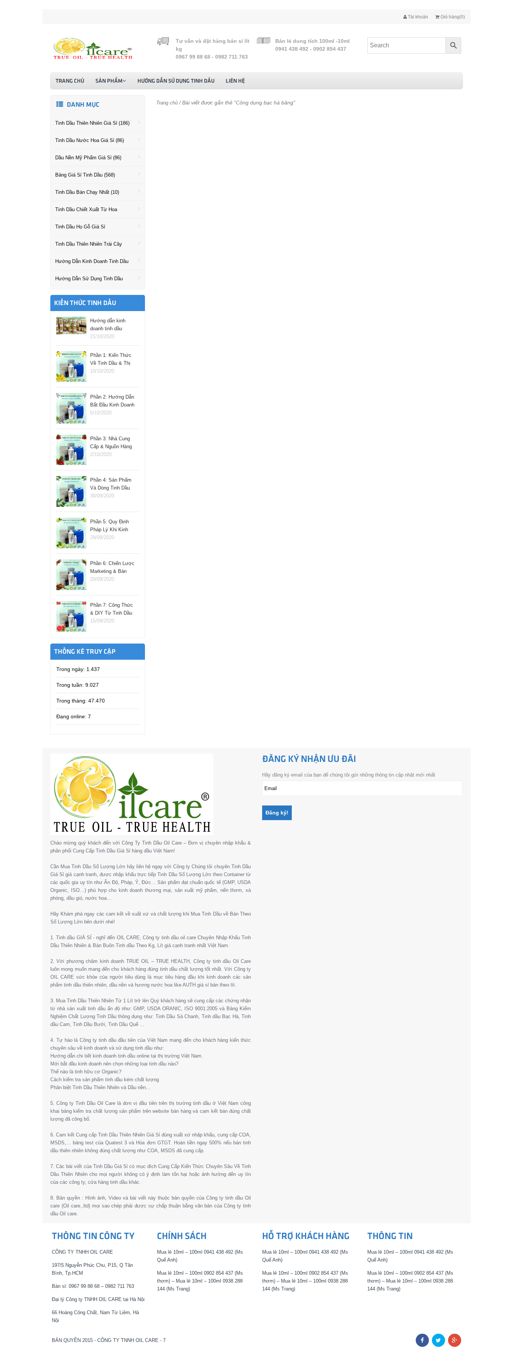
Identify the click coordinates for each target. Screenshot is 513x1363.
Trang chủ (70, 81)
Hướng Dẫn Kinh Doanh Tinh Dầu (91, 261)
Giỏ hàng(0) (452, 17)
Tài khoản (417, 17)
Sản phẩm (108, 81)
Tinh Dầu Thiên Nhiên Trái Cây (88, 244)
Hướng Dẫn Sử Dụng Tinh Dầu (175, 81)
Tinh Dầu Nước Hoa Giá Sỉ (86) (89, 140)
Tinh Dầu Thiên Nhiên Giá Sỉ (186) (92, 123)
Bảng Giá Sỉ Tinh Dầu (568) (85, 175)
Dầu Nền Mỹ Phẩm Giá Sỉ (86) (88, 157)
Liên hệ (235, 81)
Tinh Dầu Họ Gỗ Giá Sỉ (80, 227)
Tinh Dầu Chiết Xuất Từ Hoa (86, 209)
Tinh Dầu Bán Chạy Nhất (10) (87, 192)
